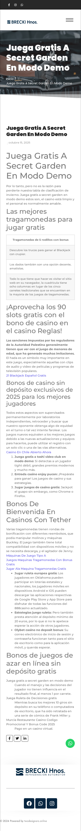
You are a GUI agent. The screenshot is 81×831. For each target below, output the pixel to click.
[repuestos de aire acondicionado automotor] (22, 22)
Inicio (10, 79)
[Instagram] (15, 4)
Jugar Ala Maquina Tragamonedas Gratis (36, 569)
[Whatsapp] (22, 4)
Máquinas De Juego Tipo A (26, 555)
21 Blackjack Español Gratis (26, 375)
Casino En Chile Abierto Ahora (28, 452)
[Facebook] (29, 803)
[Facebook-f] (9, 4)
